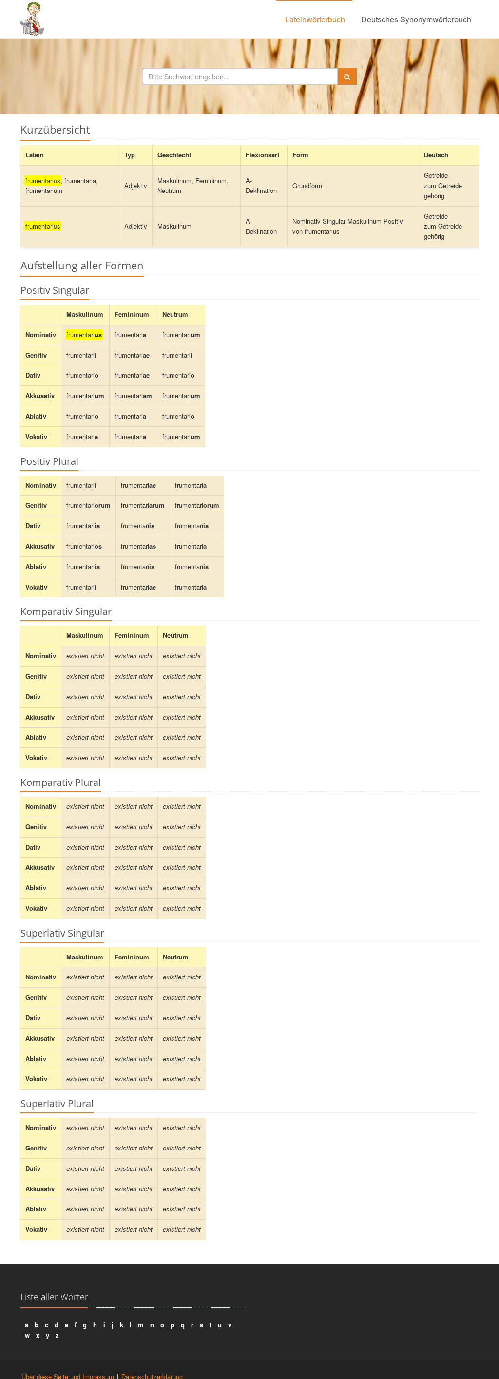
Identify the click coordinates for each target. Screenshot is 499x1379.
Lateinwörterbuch (315, 19)
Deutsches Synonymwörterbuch (416, 19)
